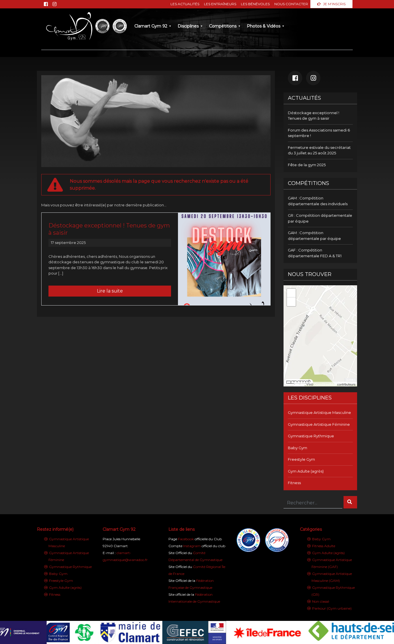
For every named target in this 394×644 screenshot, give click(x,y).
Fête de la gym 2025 (307, 164)
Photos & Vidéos (263, 26)
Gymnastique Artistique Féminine (319, 424)
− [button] (291, 301)
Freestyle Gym (301, 459)
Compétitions (223, 26)
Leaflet (300, 384)
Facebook (186, 539)
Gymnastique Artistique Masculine (319, 412)
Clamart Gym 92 (150, 26)
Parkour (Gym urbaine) (332, 608)
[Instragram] (54, 4)
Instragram (313, 78)
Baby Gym (297, 447)
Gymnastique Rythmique (311, 436)
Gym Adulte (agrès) (306, 471)
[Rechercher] (350, 502)
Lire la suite (110, 291)
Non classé (320, 601)
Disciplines (188, 26)
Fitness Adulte (323, 546)
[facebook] (46, 4)
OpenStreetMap (325, 384)
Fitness (294, 482)
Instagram (192, 546)
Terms (351, 379)
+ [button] (291, 293)
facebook (295, 78)
